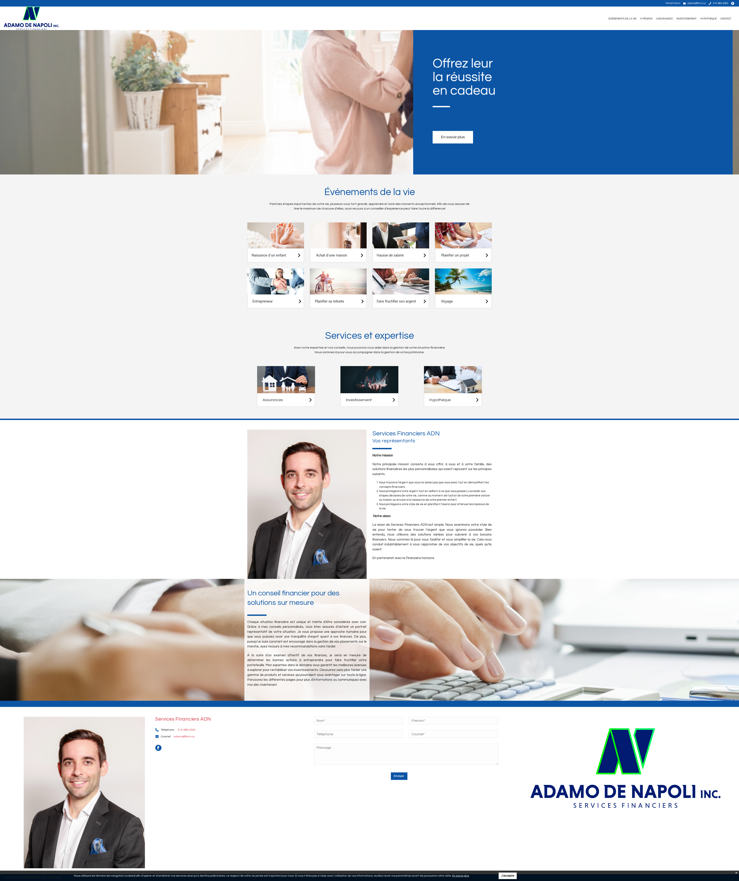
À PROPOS (646, 18)
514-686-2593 (720, 3)
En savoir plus (460, 875)
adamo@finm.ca (696, 3)
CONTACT (726, 18)
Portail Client (673, 3)
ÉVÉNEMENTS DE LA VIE (622, 18)
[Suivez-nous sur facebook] (733, 3)
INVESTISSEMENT (686, 18)
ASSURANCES (664, 18)
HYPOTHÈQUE (708, 18)
